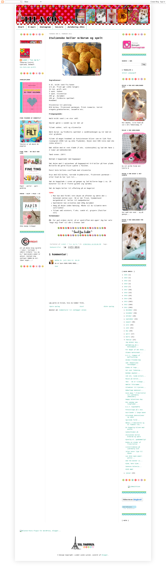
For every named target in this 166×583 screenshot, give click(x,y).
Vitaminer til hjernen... (136, 387)
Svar (56, 266)
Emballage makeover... (134, 390)
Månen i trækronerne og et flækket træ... (135, 424)
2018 (126, 287)
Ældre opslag (109, 306)
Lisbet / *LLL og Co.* (31, 60)
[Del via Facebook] (76, 247)
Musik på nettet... (133, 379)
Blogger (105, 555)
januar (129, 473)
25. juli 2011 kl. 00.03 (69, 260)
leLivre (59, 27)
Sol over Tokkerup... (134, 370)
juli (128, 325)
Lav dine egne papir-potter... (134, 457)
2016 (126, 293)
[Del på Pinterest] (78, 247)
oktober (129, 316)
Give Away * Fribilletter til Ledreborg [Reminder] (136, 395)
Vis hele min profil (28, 67)
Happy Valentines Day (134, 399)
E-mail (32, 27)
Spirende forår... (133, 420)
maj (127, 331)
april (128, 334)
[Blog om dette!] (71, 247)
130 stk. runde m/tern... (136, 376)
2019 (126, 284)
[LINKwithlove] (134, 487)
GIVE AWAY (129, 469)
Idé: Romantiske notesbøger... (132, 364)
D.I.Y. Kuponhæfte (133, 407)
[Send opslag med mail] (65, 247)
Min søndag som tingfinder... (132, 403)
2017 (126, 290)
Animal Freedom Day (133, 360)
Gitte (57, 260)
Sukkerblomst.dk (132, 432)
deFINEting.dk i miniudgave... (132, 346)
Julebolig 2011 (75, 27)
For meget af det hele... (136, 350)
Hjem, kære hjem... (133, 464)
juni (128, 328)
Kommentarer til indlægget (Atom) (72, 310)
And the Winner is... (134, 461)
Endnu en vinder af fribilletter (133, 443)
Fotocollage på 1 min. (134, 410)
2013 (126, 301)
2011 (126, 307)
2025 (126, 275)
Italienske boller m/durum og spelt (133, 436)
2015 (126, 295)
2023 (126, 278)
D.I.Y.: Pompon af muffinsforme (133, 356)
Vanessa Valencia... (134, 466)
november (129, 313)
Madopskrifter (55, 247)
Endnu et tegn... (132, 367)
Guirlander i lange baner (136, 413)
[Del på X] (74, 247)
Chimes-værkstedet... (134, 352)
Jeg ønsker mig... (133, 342)
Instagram (45, 27)
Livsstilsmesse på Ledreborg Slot (133, 448)
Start (21, 27)
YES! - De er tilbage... (135, 382)
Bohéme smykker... (133, 373)
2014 (126, 299)
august (129, 322)
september (130, 319)
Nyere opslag (55, 306)
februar (129, 340)
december (129, 310)
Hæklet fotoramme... (134, 385)
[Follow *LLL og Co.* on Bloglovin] (132, 501)
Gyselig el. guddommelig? (136, 440)
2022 (126, 281)
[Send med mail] (69, 247)
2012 (126, 305)
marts (128, 337)
